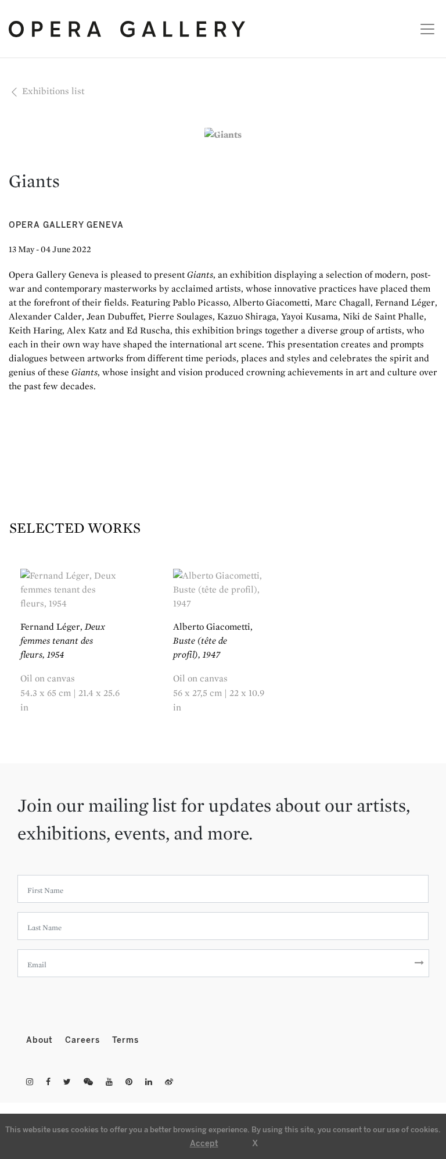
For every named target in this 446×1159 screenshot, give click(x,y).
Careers (84, 1040)
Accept (204, 1144)
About (41, 1040)
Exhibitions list (52, 90)
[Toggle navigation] (424, 29)
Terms (125, 1040)
